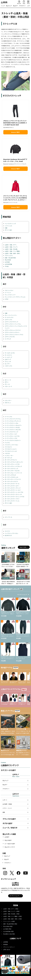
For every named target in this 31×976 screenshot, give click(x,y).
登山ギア (15, 6)
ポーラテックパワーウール (12, 483)
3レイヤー (7, 364)
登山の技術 (8, 260)
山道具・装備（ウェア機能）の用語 (12, 916)
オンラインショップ (22, 594)
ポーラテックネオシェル (11, 477)
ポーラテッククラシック (11, 468)
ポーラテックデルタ (10, 475)
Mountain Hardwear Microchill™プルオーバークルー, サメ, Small (15, 160)
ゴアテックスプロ (10, 337)
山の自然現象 (8, 264)
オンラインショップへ (15, 895)
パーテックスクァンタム (11, 423)
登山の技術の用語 (7, 926)
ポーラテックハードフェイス (13, 479)
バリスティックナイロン (11, 445)
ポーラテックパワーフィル (12, 501)
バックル (7, 442)
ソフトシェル (8, 226)
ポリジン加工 (8, 230)
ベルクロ (7, 453)
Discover (19, 3)
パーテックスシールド (11, 434)
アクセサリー (22, 6)
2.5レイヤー (8, 400)
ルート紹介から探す (10, 843)
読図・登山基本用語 (10, 258)
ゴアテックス (8, 319)
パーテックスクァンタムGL (12, 427)
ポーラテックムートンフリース (13, 473)
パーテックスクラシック (11, 432)
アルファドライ (9, 290)
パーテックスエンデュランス (13, 421)
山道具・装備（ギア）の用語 (10, 909)
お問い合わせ (6, 949)
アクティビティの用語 (9, 921)
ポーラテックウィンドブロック (13, 466)
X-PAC (6, 299)
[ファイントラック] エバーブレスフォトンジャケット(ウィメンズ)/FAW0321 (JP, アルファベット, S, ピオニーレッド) (15, 198)
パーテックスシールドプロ (12, 436)
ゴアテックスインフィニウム (13, 324)
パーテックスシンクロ (11, 438)
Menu (28, 3)
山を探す (7, 837)
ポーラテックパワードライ (12, 499)
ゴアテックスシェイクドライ (13, 330)
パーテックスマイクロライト (13, 440)
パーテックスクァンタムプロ (13, 429)
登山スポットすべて (10, 847)
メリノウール (8, 517)
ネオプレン (8, 402)
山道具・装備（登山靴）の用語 (11, 914)
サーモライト (8, 355)
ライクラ (7, 531)
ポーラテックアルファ (11, 460)
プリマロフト (8, 447)
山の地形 (7, 262)
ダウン (7, 382)
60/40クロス (8, 535)
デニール (7, 384)
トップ (3, 6)
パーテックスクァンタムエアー (13, 425)
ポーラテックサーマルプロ (12, 470)
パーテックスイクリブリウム (13, 419)
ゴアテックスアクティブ (11, 322)
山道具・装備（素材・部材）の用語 (12, 919)
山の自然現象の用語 (8, 931)
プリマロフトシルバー (11, 449)
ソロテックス (8, 366)
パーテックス (8, 416)
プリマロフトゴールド (11, 451)
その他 (7, 266)
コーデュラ (8, 339)
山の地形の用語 (7, 929)
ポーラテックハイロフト (11, 481)
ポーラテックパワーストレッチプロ (14, 496)
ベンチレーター (9, 455)
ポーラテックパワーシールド (13, 490)
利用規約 (5, 944)
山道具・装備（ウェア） (11, 247)
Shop (24, 3)
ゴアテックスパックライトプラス (14, 334)
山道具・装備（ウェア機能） (13, 251)
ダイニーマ (8, 380)
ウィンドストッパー (10, 295)
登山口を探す (8, 840)
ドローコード (8, 386)
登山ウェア (9, 6)
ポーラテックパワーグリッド (13, 488)
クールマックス (9, 317)
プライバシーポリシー (9, 947)
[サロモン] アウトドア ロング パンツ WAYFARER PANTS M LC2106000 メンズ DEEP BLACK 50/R (15, 123)
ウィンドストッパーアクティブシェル (15, 297)
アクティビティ (9, 255)
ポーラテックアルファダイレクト (14, 462)
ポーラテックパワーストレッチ (13, 494)
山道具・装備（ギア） (11, 245)
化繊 (6, 228)
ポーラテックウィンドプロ (12, 464)
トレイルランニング (10, 223)
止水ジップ (8, 359)
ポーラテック (8, 458)
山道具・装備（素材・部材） (13, 253)
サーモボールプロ (10, 353)
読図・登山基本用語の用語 (10, 924)
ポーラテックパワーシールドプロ (14, 492)
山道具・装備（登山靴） (11, 249)
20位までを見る (23, 547)
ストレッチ (8, 361)
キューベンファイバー (11, 315)
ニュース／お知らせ (10, 827)
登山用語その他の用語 (9, 934)
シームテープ (8, 357)
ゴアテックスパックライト (12, 332)
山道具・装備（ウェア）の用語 (11, 911)
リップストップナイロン (11, 533)
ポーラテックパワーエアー (12, 486)
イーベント (8, 292)
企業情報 (5, 942)
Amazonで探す (15, 132)
